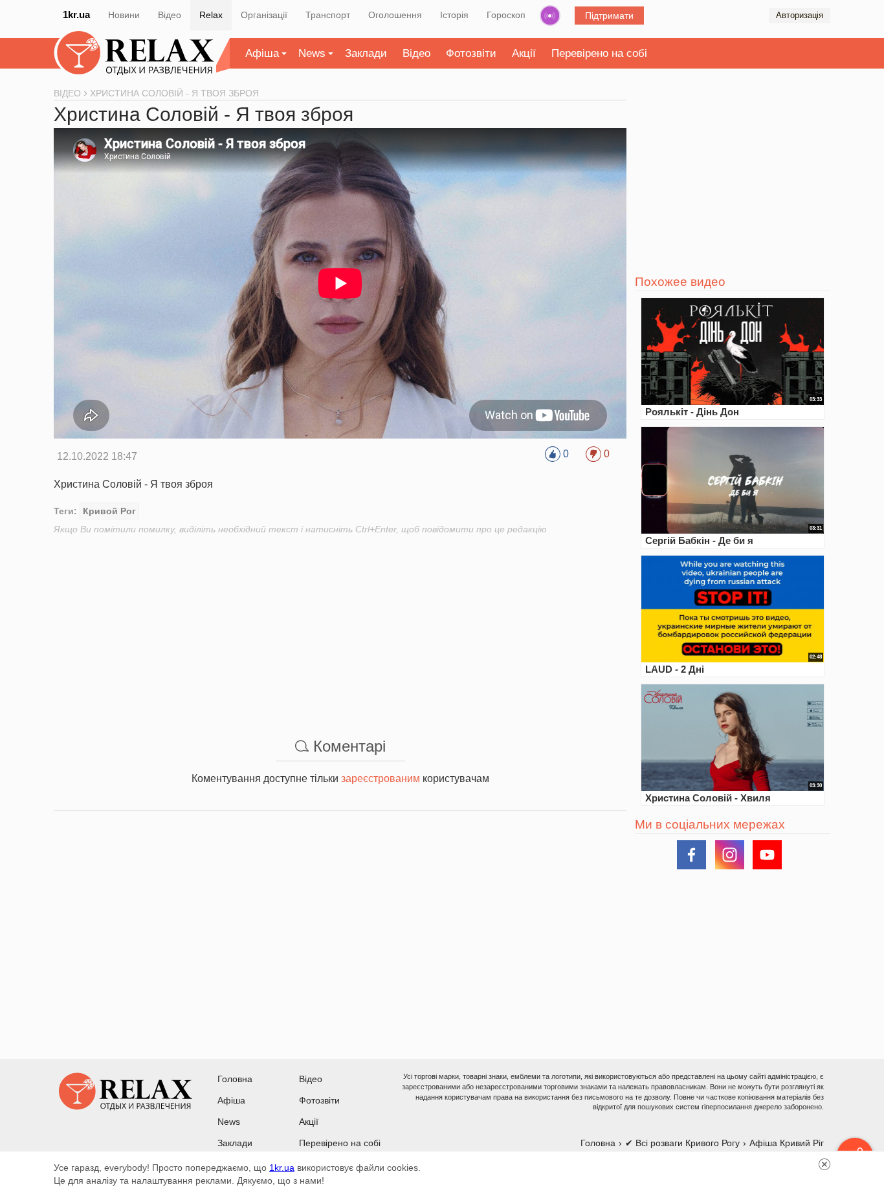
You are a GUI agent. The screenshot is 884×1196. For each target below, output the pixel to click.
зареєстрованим (380, 778)
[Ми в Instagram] (729, 854)
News (312, 53)
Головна (234, 1079)
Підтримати (609, 15)
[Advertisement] (340, 626)
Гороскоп (506, 15)
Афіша (262, 53)
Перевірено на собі (599, 53)
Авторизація (799, 15)
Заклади (366, 53)
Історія (454, 15)
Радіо (550, 15)
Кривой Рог (109, 511)
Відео (169, 15)
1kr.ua (76, 14)
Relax (211, 15)
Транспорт (327, 15)
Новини (124, 15)
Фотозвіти (471, 53)
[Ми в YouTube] (767, 854)
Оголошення (395, 15)
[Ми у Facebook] (691, 854)
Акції (524, 53)
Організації (264, 15)
